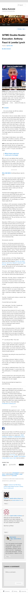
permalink (14, 475)
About (8, 24)
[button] (14, 58)
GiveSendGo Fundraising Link (9, 403)
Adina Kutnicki (8, 9)
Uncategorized (16, 472)
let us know (12, 454)
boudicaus (6, 498)
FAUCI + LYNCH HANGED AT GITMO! (10, 474)
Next (24, 29)
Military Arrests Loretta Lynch (12, 153)
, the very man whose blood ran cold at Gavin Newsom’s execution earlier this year (13, 262)
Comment (18, 583)
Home (3, 24)
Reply (6, 503)
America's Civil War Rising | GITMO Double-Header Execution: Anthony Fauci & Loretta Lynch (13, 486)
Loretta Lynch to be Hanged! (11, 155)
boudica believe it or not (17, 500)
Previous (19, 29)
